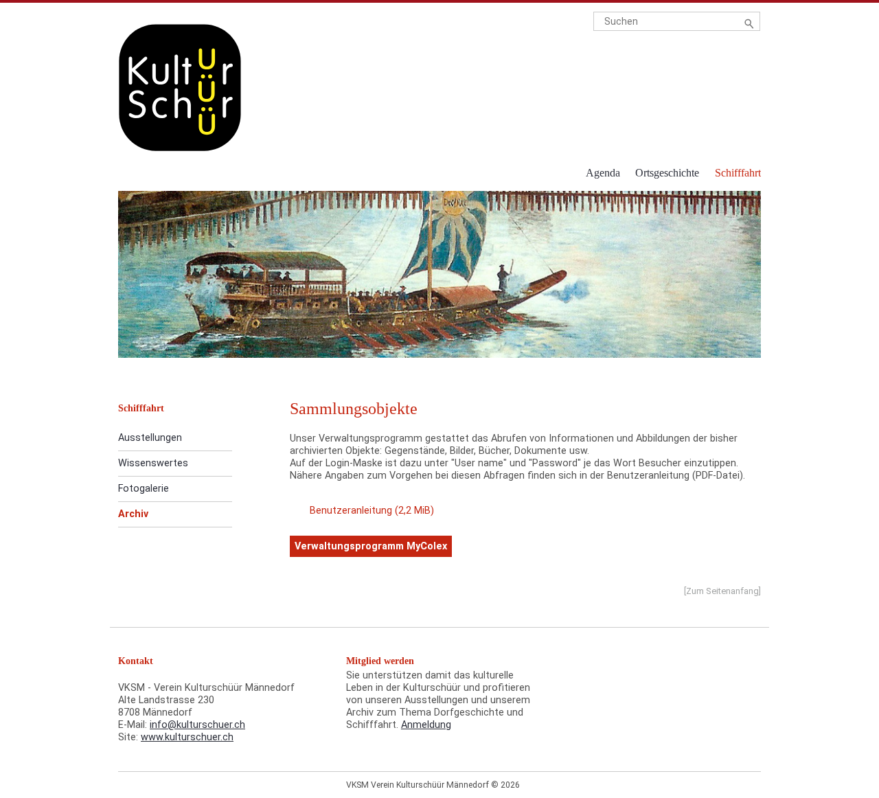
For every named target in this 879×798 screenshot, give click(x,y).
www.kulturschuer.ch (187, 737)
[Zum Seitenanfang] (722, 591)
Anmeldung (426, 725)
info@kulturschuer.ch (197, 725)
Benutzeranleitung (372, 510)
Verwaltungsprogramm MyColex (371, 546)
